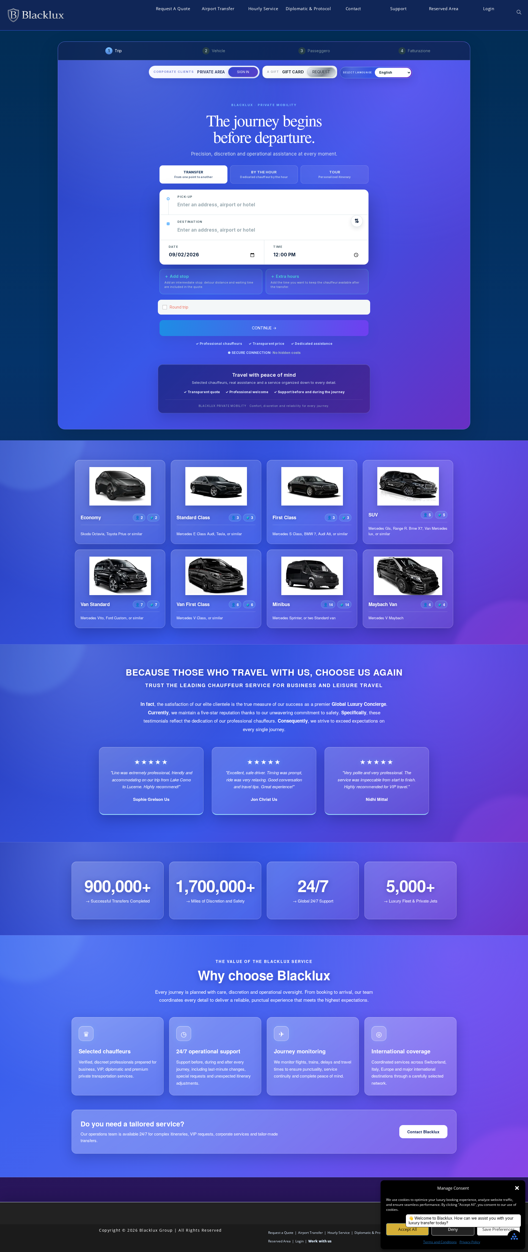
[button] (517, 1188)
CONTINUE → (264, 328)
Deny (453, 1229)
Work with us (319, 1241)
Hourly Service (339, 1232)
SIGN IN (243, 72)
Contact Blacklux (423, 1131)
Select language (357, 72)
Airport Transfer (310, 1232)
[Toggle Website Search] (519, 12)
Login (299, 1241)
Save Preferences (498, 1229)
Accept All (407, 1229)
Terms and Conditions (440, 1242)
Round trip (179, 307)
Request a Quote (280, 1232)
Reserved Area (279, 1241)
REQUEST (321, 72)
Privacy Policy (470, 1242)
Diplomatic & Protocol (371, 1232)
